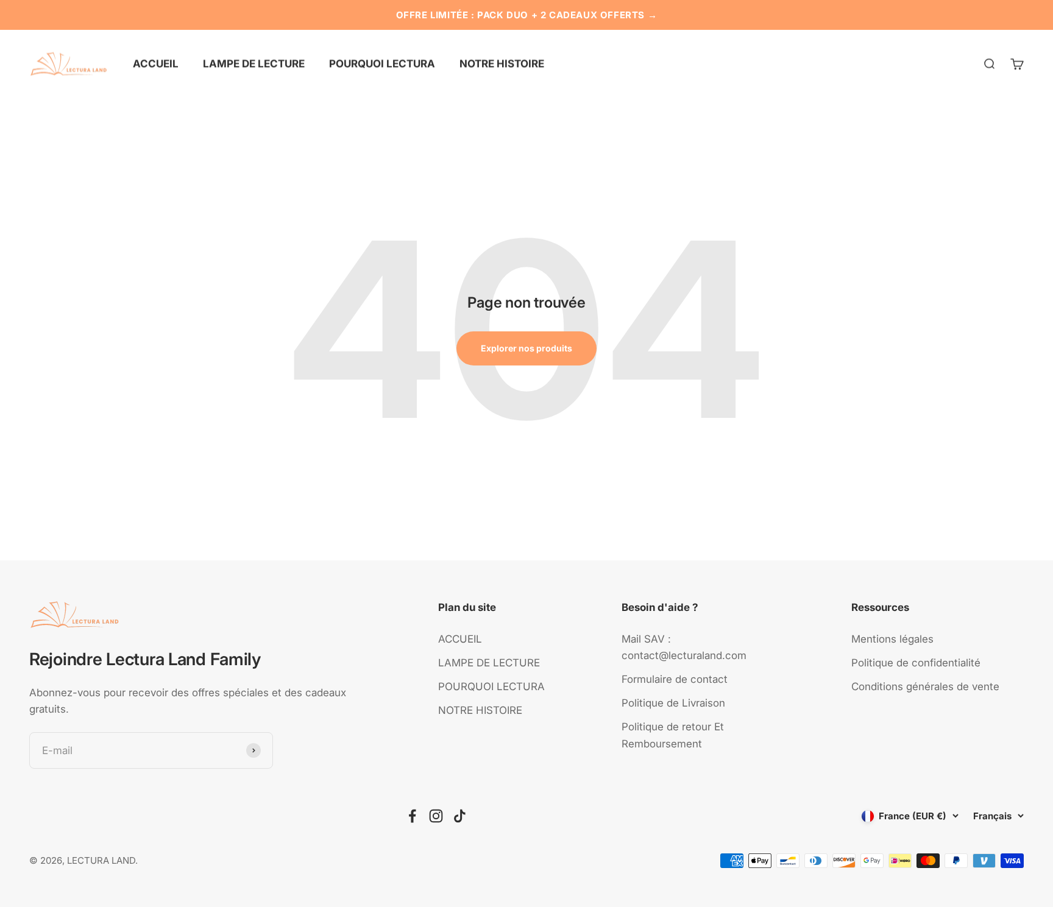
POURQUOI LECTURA (382, 63)
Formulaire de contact (675, 679)
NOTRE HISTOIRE (501, 63)
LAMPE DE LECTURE (254, 63)
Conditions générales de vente (925, 686)
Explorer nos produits (526, 348)
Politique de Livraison (673, 703)
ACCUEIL (156, 63)
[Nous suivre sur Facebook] (412, 816)
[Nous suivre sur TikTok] (460, 816)
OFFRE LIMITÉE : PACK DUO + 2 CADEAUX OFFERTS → (527, 15)
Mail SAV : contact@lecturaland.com (684, 647)
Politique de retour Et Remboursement (673, 735)
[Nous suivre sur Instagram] (436, 816)
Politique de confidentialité (915, 663)
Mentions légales (892, 639)
